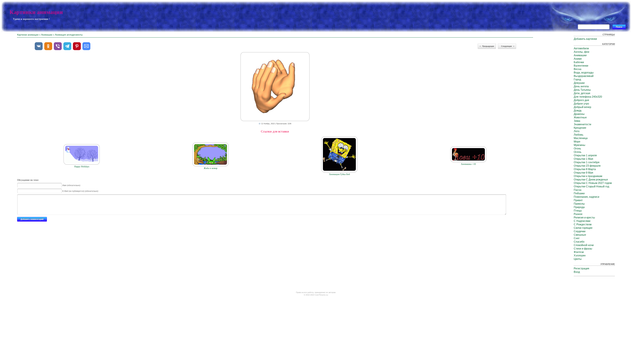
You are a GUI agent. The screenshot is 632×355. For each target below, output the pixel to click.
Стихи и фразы (583, 248)
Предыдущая (488, 46)
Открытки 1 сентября (586, 162)
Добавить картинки (585, 38)
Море (577, 141)
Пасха (577, 190)
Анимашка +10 (468, 164)
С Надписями (582, 221)
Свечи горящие (583, 227)
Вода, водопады (584, 72)
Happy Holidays (81, 166)
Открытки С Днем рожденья (591, 179)
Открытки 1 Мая (583, 158)
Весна (577, 69)
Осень (577, 152)
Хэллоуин (580, 255)
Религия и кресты (584, 217)
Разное (578, 214)
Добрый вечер (582, 107)
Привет (578, 200)
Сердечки (579, 231)
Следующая (506, 46)
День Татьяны (582, 89)
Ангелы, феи (581, 51)
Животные (580, 117)
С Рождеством (583, 224)
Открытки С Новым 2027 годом (593, 183)
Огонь (577, 148)
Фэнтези (579, 252)
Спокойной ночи (584, 245)
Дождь (578, 110)
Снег (577, 238)
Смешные (580, 234)
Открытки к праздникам (588, 176)
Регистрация (581, 268)
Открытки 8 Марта (585, 169)
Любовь (578, 134)
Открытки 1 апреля (585, 155)
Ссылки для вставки (275, 131)
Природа (579, 207)
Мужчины (579, 145)
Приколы (579, 203)
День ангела (581, 86)
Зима (577, 120)
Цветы (578, 259)
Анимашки (46, 34)
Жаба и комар (210, 168)
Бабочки (579, 62)
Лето (576, 131)
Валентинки (581, 65)
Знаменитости (582, 124)
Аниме (578, 58)
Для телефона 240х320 (588, 96)
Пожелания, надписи (586, 196)
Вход (577, 272)
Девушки (579, 83)
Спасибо (579, 241)
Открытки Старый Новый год (591, 186)
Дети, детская (582, 93)
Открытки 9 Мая (583, 172)
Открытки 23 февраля (587, 165)
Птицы (578, 210)
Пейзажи (579, 193)
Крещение (580, 127)
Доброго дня (581, 100)
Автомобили (581, 48)
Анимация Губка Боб (339, 174)
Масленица (581, 138)
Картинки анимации (36, 12)
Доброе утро (581, 103)
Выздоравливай (583, 76)
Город (577, 79)
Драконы (579, 114)
